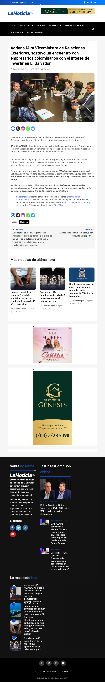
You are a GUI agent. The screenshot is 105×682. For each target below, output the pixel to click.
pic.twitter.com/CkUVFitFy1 (78, 202)
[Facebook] (13, 128)
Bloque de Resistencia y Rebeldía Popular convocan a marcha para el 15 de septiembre (34, 644)
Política (54, 25)
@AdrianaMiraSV (24, 199)
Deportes (15, 32)
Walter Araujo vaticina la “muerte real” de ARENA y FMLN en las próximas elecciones (54, 509)
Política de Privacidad (45, 672)
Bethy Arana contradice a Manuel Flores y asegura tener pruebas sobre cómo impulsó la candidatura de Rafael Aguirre (59, 533)
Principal (53, 501)
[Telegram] (33, 128)
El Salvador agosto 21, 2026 (21, 2)
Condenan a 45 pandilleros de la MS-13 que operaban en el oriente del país (33, 627)
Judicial (41, 25)
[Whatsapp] (28, 128)
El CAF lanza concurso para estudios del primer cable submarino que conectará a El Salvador (34, 593)
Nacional (25, 25)
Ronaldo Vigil (18, 69)
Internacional (73, 25)
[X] (18, 128)
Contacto (66, 672)
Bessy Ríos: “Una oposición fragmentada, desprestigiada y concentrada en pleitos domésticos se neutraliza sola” (60, 561)
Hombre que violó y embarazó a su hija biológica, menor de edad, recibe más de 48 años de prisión (22, 298)
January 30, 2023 (54, 205)
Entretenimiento (36, 32)
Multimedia (44, 501)
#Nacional (21, 197)
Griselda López (20, 309)
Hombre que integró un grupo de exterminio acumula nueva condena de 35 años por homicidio (81, 290)
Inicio (13, 25)
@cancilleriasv (74, 197)
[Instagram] (23, 128)
